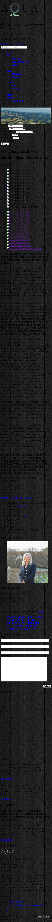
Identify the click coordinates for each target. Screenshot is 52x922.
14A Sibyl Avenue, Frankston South (25, 616)
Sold (14, 64)
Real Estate (43, 916)
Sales (15, 85)
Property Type (8, 131)
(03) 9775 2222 (16, 902)
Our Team (17, 100)
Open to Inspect (20, 61)
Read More (6, 778)
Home (9, 52)
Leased (16, 76)
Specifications (26, 497)
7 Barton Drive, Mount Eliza (21, 628)
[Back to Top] (2, 752)
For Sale (16, 58)
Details (4, 497)
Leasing (16, 88)
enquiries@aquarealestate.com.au (25, 905)
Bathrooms (7, 137)
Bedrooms (6, 134)
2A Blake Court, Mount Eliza (21, 619)
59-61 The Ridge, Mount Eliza (22, 625)
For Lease (17, 73)
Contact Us (6, 910)
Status (4, 125)
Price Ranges (8, 140)
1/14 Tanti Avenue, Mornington (23, 622)
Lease (9, 70)
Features (13, 497)
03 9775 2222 (19, 43)
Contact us (6, 43)
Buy (8, 55)
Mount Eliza (23, 505)
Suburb (5, 128)
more (41, 611)
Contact (10, 97)
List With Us (12, 82)
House (26, 515)
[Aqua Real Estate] (20, 15)
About (9, 94)
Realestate (6, 916)
